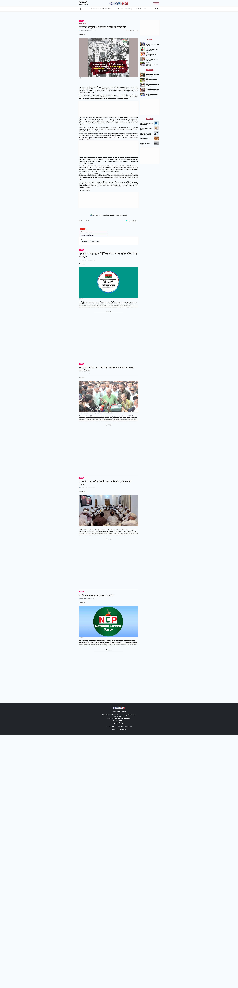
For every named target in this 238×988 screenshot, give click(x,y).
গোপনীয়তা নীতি (119, 726)
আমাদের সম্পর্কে (110, 726)
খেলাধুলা (113, 9)
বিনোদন (140, 9)
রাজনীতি (123, 9)
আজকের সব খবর (97, 9)
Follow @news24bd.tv (87, 232)
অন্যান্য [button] (144, 9)
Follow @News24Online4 (88, 235)
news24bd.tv (82, 190)
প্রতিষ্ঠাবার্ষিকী (91, 241)
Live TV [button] (155, 3)
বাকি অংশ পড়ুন (108, 311)
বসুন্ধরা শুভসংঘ (134, 9)
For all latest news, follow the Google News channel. (109, 215)
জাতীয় (103, 9)
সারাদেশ (128, 9)
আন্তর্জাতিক (107, 9)
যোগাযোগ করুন (128, 726)
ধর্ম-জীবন (118, 9)
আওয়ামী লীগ (84, 241)
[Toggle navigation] (80, 9)
